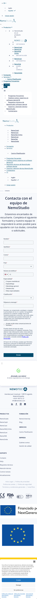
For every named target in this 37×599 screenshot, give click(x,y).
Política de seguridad (25, 484)
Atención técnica (5, 468)
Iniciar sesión (9, 16)
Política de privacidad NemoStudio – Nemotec (19, 595)
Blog (20, 422)
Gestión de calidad (25, 446)
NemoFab (17, 64)
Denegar (18, 585)
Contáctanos (12, 111)
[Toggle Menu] (0, 24)
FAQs (1, 461)
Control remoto (5, 472)
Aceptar (18, 580)
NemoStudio (4, 419)
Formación (7, 75)
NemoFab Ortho (17, 52)
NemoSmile (18, 73)
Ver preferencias (18, 590)
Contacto (3, 458)
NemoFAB (3, 436)
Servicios (7, 77)
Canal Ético (31, 487)
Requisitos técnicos (6, 465)
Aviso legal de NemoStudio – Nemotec (29, 595)
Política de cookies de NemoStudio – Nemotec (7, 595)
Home (1, 191)
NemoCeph (18, 47)
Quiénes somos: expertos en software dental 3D (17, 99)
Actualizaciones (5, 475)
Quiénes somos (24, 443)
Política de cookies (9, 484)
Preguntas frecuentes (11, 81)
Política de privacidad (22, 482)
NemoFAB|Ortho (6, 429)
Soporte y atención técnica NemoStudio (16, 108)
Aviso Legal (9, 482)
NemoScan (18, 59)
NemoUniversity (24, 419)
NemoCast (18, 49)
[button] (34, 561)
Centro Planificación (14, 79)
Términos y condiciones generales (13, 487)
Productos (7, 27)
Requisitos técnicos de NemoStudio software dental (16, 103)
